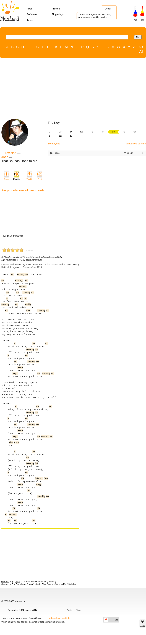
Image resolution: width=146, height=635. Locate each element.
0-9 (140, 47)
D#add (41, 496)
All (141, 51)
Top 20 (29, 179)
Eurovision (8, 153)
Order (108, 8)
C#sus (26, 292)
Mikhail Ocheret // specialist (28, 257)
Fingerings (58, 14)
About (30, 8)
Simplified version (136, 143)
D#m (46, 478)
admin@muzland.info (59, 618)
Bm (34, 343)
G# (135, 131)
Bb (60, 135)
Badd (28, 304)
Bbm (28, 310)
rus (135, 20)
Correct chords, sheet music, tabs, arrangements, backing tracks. (94, 16)
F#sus (20, 274)
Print (40, 179)
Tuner (30, 20)
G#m (20, 367)
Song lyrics (54, 143)
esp (142, 20)
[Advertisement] (71, 89)
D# (36, 349)
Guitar (6, 179)
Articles (56, 8)
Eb (81, 131)
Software (32, 14)
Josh (4, 157)
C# (60, 131)
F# (12, 274)
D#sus (30, 349)
